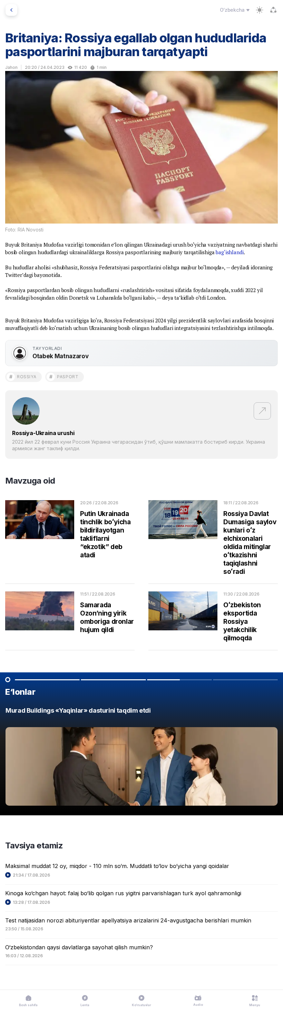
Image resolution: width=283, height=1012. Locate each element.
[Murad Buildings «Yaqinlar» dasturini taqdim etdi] (141, 758)
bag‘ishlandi (229, 252)
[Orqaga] (11, 10)
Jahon (11, 67)
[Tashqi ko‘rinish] (259, 10)
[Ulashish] (273, 10)
